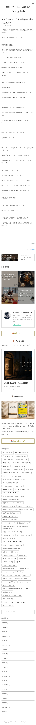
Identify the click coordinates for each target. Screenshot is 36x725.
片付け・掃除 (8, 598)
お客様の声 (7, 592)
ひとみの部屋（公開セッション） (13, 496)
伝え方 (26, 575)
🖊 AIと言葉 (26, 463)
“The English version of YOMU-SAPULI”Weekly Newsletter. (15, 527)
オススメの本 (24, 582)
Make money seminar (10, 568)
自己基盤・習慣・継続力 (11, 499)
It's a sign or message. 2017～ (13, 572)
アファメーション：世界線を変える (14, 479)
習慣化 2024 (27, 473)
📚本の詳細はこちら (18, 441)
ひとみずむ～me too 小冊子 (12, 595)
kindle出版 (18, 469)
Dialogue (7, 469)
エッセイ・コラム (9, 565)
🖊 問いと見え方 (21, 459)
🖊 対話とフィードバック (11, 463)
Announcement (9, 538)
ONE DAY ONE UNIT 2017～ (12, 542)
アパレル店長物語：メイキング (12, 486)
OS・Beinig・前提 (18, 466)
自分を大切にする (23, 535)
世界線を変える (9, 506)
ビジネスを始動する (9, 555)
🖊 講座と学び (21, 456)
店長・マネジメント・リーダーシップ (15, 578)
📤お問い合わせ (18, 333)
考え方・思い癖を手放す (11, 513)
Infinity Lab (24, 568)
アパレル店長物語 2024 (10, 483)
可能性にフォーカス (25, 506)
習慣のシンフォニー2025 (11, 473)
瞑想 (18, 562)
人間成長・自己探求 (10, 516)
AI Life (29, 469)
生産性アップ (8, 562)
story (28, 588)
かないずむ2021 (8, 535)
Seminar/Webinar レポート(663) (9, 238)
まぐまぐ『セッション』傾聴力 (12, 545)
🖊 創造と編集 (8, 459)
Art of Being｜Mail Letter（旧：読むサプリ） (16, 523)
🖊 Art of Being (8, 456)
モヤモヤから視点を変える (23, 509)
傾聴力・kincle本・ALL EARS (12, 503)
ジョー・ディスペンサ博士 (12, 476)
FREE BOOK (7, 489)
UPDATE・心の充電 (9, 582)
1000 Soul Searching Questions (13, 588)
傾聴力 (22, 558)
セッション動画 (8, 605)
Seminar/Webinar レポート (12, 548)
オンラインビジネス (9, 558)
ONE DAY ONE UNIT (10, 493)
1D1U (6, 466)
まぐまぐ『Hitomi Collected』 (12, 532)
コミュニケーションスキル (11, 575)
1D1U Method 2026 (21, 453)
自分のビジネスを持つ (10, 552)
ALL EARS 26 (7, 453)
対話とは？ (7, 509)
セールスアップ (8, 585)
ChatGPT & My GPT (22, 489)
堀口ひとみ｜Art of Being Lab (18, 9)
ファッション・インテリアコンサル (14, 602)
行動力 (22, 555)
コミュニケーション (10, 519)
